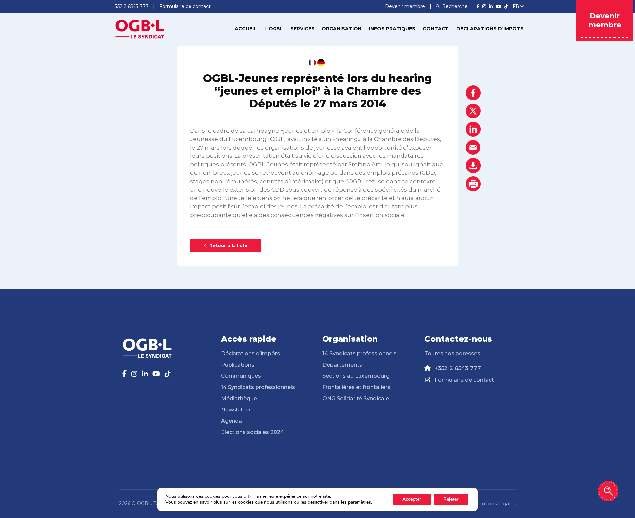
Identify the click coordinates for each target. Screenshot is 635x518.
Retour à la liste (228, 245)
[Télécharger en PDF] (473, 165)
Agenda (231, 421)
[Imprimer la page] (473, 183)
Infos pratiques (392, 29)
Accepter (411, 499)
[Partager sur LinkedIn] (473, 129)
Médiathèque (239, 398)
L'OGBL (273, 29)
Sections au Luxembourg (356, 376)
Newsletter (236, 410)
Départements (342, 365)
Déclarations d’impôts (490, 29)
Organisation (341, 29)
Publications (237, 365)
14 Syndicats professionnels (258, 387)
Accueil (246, 29)
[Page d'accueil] (140, 28)
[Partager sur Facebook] (473, 92)
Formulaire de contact (464, 380)
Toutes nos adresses (452, 353)
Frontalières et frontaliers (356, 387)
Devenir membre (405, 6)
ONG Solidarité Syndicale (355, 398)
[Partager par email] (473, 147)
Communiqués (241, 376)
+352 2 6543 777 (458, 368)
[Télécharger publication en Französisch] (312, 62)
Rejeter (451, 499)
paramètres (359, 502)
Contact (436, 29)
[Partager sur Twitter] (473, 111)
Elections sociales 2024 (252, 432)
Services (302, 29)
